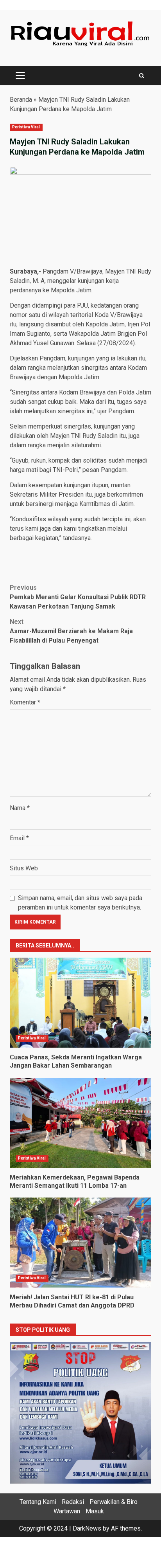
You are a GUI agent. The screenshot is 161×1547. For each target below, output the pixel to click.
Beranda (21, 99)
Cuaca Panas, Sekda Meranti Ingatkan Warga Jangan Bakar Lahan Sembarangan (80, 1003)
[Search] (141, 75)
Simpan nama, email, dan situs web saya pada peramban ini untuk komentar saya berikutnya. (80, 902)
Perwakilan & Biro (113, 1502)
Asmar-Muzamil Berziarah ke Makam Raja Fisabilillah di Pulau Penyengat (71, 631)
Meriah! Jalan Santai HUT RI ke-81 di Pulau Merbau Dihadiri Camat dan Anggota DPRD (80, 1243)
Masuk (95, 1511)
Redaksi (73, 1502)
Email (19, 838)
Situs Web (24, 868)
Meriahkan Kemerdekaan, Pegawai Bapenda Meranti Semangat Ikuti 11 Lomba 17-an (80, 1123)
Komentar (25, 702)
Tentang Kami (38, 1502)
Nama (20, 808)
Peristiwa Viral (26, 127)
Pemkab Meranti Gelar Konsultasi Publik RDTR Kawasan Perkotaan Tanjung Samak (78, 597)
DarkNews (87, 1528)
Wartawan (67, 1511)
